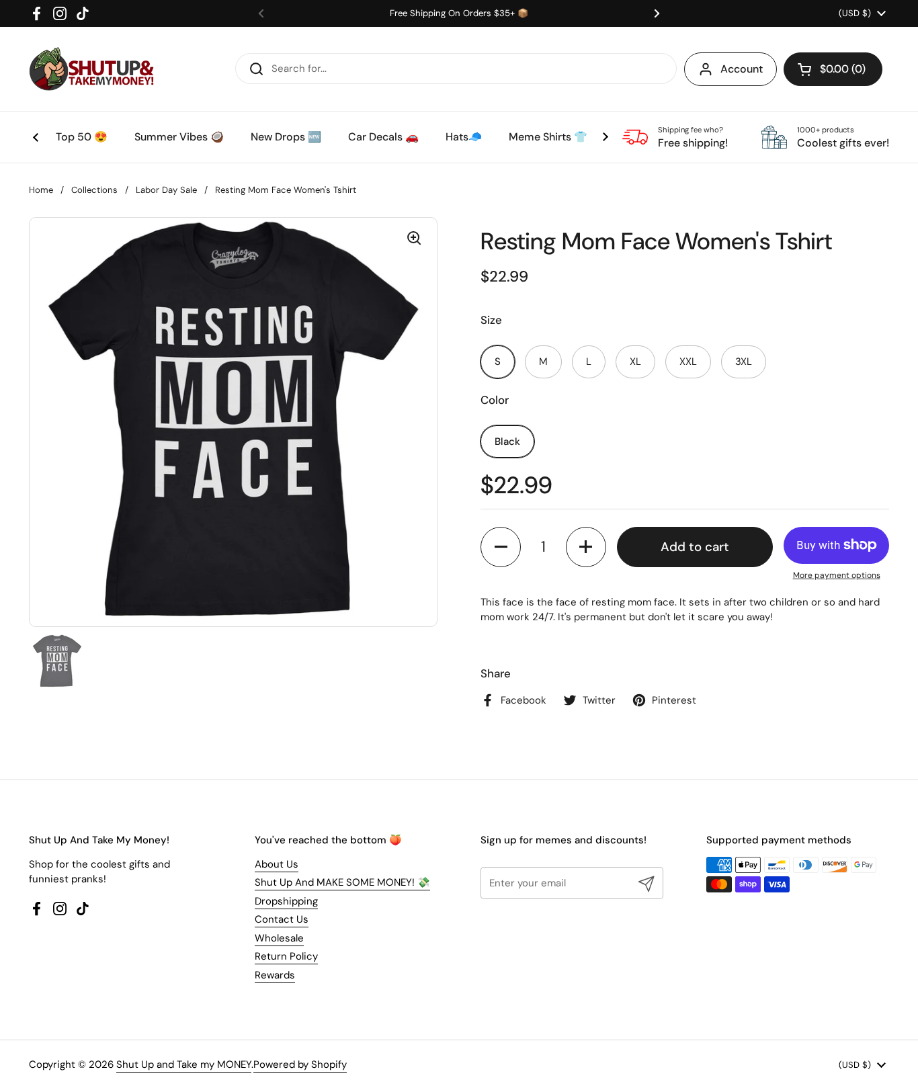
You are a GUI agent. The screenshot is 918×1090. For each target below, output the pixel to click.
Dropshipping (286, 901)
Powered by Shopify (300, 1064)
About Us (276, 864)
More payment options (836, 575)
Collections (94, 190)
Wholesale (279, 938)
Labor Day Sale (166, 190)
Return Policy (286, 956)
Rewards (275, 975)
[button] (833, 69)
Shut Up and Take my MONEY (183, 1064)
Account (741, 69)
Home (41, 190)
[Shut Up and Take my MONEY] (91, 69)
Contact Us (281, 919)
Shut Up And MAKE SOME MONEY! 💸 (342, 882)
